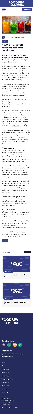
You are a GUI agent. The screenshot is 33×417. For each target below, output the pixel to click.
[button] (27, 9)
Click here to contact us (7, 356)
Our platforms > (8, 341)
